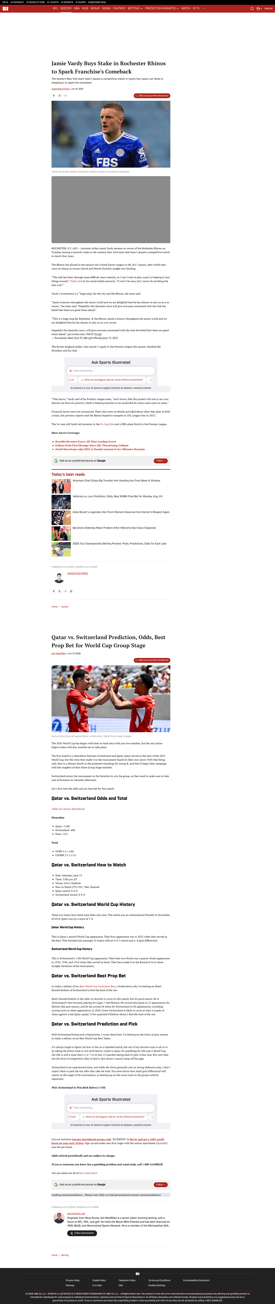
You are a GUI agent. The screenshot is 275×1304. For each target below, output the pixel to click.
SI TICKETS (53, 2)
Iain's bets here (87, 1173)
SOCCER (66, 8)
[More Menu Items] (203, 8)
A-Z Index (97, 1285)
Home (55, 607)
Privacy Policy (73, 1280)
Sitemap (70, 1285)
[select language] (259, 8)
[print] (71, 591)
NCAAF (95, 8)
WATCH (186, 8)
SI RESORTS (67, 2)
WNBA (106, 8)
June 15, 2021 (110, 338)
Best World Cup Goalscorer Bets (98, 986)
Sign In (268, 9)
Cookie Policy (99, 1280)
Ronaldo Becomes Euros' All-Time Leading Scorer (85, 441)
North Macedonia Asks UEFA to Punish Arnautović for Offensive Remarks (100, 449)
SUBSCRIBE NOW (97, 2)
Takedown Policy (127, 1280)
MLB (85, 8)
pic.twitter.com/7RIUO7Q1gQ (84, 334)
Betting (65, 1255)
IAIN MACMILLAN (76, 1214)
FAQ (121, 1285)
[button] (135, 9)
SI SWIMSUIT (17, 2)
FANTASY (119, 8)
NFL (55, 8)
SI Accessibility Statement (196, 1280)
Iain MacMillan (59, 653)
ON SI (5, 2)
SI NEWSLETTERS (35, 2)
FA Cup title (107, 424)
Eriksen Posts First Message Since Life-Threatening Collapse (92, 445)
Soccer (65, 607)
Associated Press (60, 89)
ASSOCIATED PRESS (77, 573)
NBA (77, 8)
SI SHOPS (81, 2)
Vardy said (76, 281)
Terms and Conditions (159, 1280)
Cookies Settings (156, 1285)
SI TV (196, 8)
